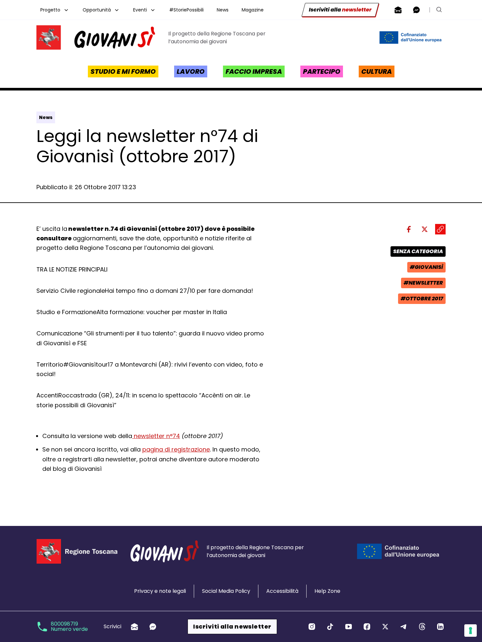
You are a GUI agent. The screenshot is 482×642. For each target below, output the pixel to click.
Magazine (253, 10)
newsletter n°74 (156, 436)
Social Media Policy (226, 591)
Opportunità (97, 10)
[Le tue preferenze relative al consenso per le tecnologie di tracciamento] (470, 630)
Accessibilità (282, 591)
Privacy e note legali (160, 591)
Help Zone (327, 591)
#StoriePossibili (186, 10)
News (223, 10)
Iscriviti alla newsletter (232, 626)
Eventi (140, 10)
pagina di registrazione (176, 449)
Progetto (50, 10)
